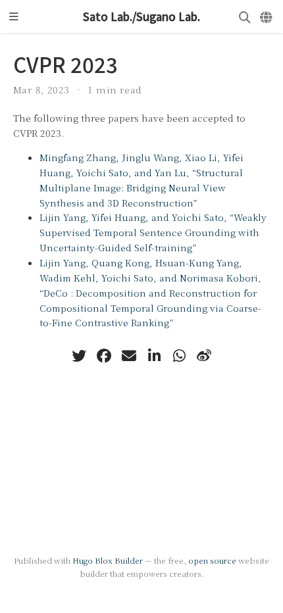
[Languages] (267, 16)
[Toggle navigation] (13, 16)
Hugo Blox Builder (107, 560)
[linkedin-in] (154, 356)
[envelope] (129, 356)
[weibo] (204, 356)
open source (212, 560)
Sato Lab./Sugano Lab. (141, 16)
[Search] (245, 16)
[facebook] (104, 356)
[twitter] (79, 356)
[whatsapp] (179, 356)
